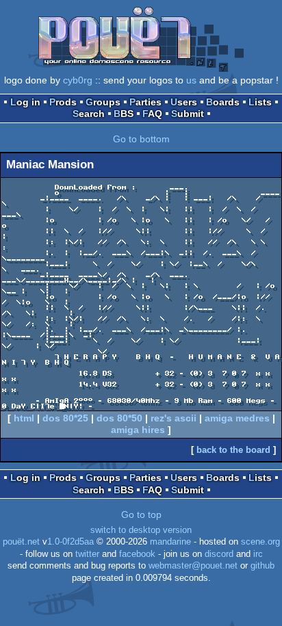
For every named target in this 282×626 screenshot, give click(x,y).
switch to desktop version (141, 530)
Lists (260, 101)
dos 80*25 (65, 418)
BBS (123, 113)
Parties (145, 101)
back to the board (233, 450)
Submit (187, 113)
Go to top (141, 514)
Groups (103, 101)
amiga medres (237, 418)
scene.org (260, 542)
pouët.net (21, 542)
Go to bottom (141, 138)
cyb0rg (77, 80)
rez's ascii (173, 418)
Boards (223, 101)
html (24, 418)
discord (219, 554)
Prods (63, 101)
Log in (25, 101)
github (262, 566)
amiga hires (138, 429)
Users (183, 101)
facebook (137, 554)
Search (89, 113)
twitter (87, 554)
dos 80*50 (119, 418)
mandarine (170, 542)
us (191, 80)
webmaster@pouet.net (193, 566)
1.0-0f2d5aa (70, 542)
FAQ (152, 113)
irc (258, 554)
